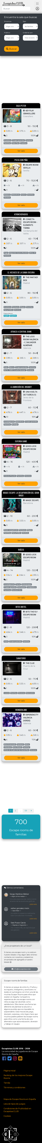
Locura (6, 693)
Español (13, 315)
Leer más (33, 904)
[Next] (31, 811)
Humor (23, 194)
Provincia (7, 21)
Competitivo (31, 587)
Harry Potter (8, 310)
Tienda (7, 1083)
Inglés (6, 315)
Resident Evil (17, 590)
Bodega (15, 424)
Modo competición (11, 530)
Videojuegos (26, 584)
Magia (22, 307)
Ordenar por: (28, 33)
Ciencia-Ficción (10, 476)
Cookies (7, 1116)
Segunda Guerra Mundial (18, 253)
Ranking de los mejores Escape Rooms (18, 1076)
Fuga (6, 253)
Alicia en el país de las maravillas (16, 750)
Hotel (6, 641)
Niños (27, 744)
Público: (7, 33)
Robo (6, 367)
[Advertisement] (21, 80)
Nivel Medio (17, 747)
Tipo (24, 21)
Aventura (7, 140)
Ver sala (21, 151)
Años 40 (32, 253)
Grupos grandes (18, 140)
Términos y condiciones (14, 1087)
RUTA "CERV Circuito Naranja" (15, 370)
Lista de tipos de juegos (14, 1104)
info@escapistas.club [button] (22, 969)
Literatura (7, 747)
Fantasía (29, 140)
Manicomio (30, 693)
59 (26, 811)
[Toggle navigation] (37, 3)
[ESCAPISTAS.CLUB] (13, 3)
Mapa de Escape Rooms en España (20, 1099)
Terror (18, 584)
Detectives (16, 194)
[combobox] (16, 8)
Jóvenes (7, 197)
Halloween (21, 587)
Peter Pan (15, 143)
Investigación (9, 421)
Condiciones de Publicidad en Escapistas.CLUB (17, 1109)
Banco (11, 367)
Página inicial (10, 1071)
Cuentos (24, 143)
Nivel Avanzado (10, 744)
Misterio (7, 194)
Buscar (12, 48)
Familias (7, 143)
